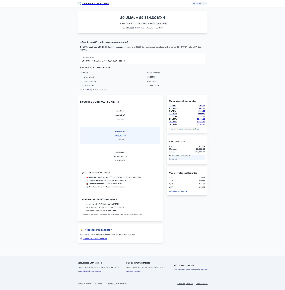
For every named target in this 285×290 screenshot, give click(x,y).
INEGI (87, 90)
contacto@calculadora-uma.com (89, 271)
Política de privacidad (185, 284)
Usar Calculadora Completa (95, 239)
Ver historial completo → (178, 191)
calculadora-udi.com (133, 271)
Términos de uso (202, 284)
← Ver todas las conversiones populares (184, 129)
